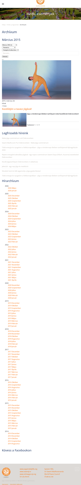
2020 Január (12, 298)
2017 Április (12, 369)
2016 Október (13, 382)
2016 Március (13, 395)
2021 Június (12, 275)
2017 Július (12, 362)
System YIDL (49, 469)
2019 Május (12, 318)
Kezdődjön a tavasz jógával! (17, 108)
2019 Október (13, 306)
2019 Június (12, 316)
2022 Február (13, 254)
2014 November (14, 436)
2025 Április (12, 203)
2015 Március (13, 423)
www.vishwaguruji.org (28, 474)
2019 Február (13, 323)
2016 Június (12, 392)
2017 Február (13, 375)
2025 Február (13, 206)
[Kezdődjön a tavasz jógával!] (36, 80)
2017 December (14, 352)
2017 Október (13, 357)
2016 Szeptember (14, 385)
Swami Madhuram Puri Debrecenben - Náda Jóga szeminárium (25, 143)
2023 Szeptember (14, 237)
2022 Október (13, 247)
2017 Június (12, 364)
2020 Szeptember (14, 288)
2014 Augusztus (14, 444)
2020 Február (13, 295)
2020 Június (12, 293)
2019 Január (12, 326)
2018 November (14, 334)
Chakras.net (48, 477)
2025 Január (12, 208)
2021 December (14, 262)
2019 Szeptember (14, 308)
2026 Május (12, 188)
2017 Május (12, 367)
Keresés (5, 56)
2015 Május (12, 421)
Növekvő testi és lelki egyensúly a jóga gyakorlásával (21, 171)
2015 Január (12, 428)
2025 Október (13, 198)
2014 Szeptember (14, 441)
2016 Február (13, 398)
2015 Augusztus (14, 415)
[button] (3, 4)
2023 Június (12, 239)
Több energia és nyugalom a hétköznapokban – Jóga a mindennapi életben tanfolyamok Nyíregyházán (40, 176)
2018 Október (13, 336)
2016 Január (12, 400)
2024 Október (13, 216)
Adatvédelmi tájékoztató (16, 484)
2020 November (14, 285)
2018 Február (13, 344)
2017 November (14, 354)
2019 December (14, 303)
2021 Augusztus (14, 270)
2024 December (14, 214)
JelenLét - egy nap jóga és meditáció (15, 166)
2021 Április (12, 280)
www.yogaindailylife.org (28, 469)
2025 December (14, 196)
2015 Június (12, 418)
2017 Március (13, 372)
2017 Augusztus (14, 359)
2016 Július (12, 390)
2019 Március (13, 321)
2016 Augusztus (14, 387)
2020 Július (12, 290)
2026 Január (12, 191)
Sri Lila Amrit (24, 477)
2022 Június (12, 252)
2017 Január (12, 377)
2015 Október (13, 410)
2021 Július (12, 272)
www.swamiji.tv (25, 471)
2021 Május (12, 277)
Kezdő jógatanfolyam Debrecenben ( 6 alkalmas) (20, 162)
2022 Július (12, 249)
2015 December (14, 405)
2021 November (14, 265)
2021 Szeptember (14, 267)
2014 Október (13, 438)
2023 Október (13, 234)
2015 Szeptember (14, 413)
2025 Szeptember (14, 201)
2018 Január (12, 346)
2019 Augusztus (14, 311)
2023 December (14, 231)
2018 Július (12, 341)
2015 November (14, 408)
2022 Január (12, 257)
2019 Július (12, 313)
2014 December (14, 433)
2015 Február (13, 426)
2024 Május (12, 226)
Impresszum (5, 484)
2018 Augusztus (14, 339)
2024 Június (12, 224)
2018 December (14, 331)
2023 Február (13, 242)
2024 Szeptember (14, 219)
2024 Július (12, 221)
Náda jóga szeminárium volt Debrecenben (17, 138)
